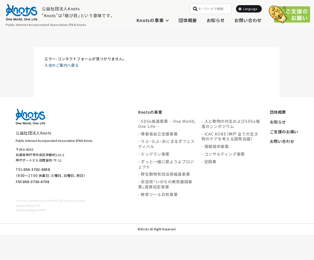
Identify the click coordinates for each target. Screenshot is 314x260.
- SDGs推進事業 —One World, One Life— (167, 123)
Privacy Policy (25, 205)
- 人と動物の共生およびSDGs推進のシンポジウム (230, 123)
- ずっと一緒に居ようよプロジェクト (166, 164)
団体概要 (188, 20)
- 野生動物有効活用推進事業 (164, 174)
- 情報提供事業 (215, 146)
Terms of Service (27, 209)
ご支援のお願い (284, 132)
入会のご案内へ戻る (61, 65)
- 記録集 (208, 161)
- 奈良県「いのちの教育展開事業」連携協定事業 (165, 184)
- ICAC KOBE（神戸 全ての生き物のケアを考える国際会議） (229, 136)
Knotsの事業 (150, 112)
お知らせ (216, 20)
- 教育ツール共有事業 (158, 194)
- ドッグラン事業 (154, 154)
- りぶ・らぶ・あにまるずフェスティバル (166, 143)
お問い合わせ (248, 20)
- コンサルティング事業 (223, 154)
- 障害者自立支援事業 (158, 134)
